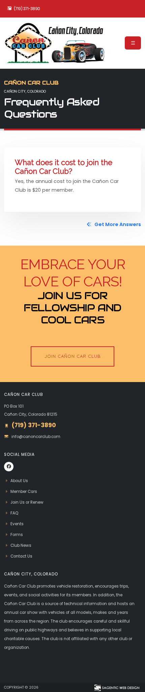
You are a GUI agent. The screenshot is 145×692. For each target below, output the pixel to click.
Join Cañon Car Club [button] (73, 356)
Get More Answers (117, 224)
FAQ (14, 513)
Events (17, 524)
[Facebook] (8, 466)
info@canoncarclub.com (35, 436)
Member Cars (23, 491)
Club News (20, 545)
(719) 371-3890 (27, 8)
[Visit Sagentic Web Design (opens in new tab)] (116, 687)
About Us (19, 480)
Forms (16, 534)
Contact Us (21, 556)
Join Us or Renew (27, 502)
